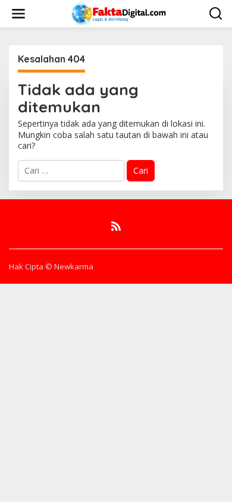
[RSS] (116, 226)
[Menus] (18, 13)
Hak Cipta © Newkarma (51, 266)
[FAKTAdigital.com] (118, 12)
